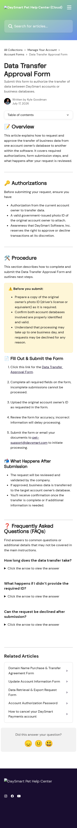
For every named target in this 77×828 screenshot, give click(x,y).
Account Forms (14, 54)
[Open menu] (69, 7)
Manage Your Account (42, 50)
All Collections (13, 50)
